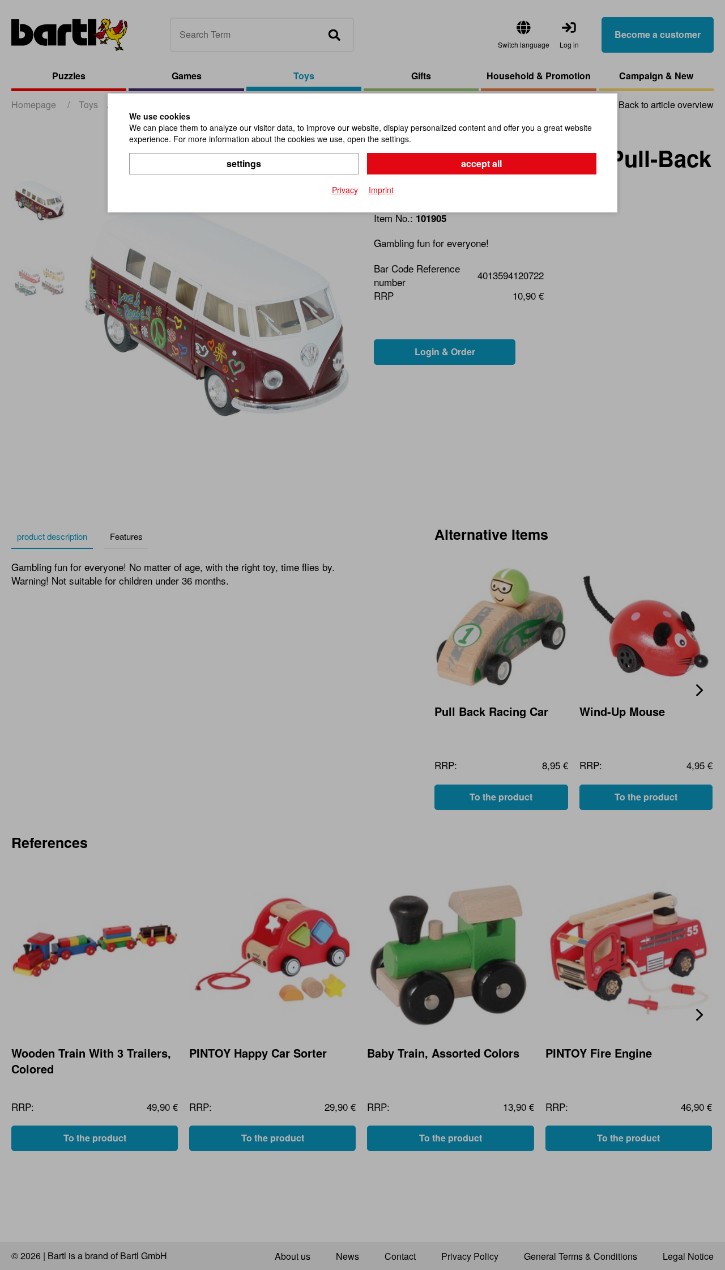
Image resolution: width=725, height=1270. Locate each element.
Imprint (381, 189)
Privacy (345, 189)
